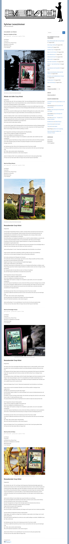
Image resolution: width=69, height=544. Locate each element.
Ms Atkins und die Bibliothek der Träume (55, 76)
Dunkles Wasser (58, 121)
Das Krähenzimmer (51, 54)
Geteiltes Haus (50, 49)
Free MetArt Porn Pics (51, 101)
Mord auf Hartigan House (10, 309)
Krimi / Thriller (22, 36)
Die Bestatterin (50, 80)
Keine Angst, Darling (51, 44)
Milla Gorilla (49, 59)
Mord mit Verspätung (58, 128)
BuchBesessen (50, 121)
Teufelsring (49, 47)
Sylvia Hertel (15, 36)
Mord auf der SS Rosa (9, 432)
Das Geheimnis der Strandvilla (53, 68)
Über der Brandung (51, 82)
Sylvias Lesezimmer (14, 24)
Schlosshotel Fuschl (51, 56)
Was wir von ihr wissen (52, 52)
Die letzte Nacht (57, 124)
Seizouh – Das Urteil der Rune (53, 64)
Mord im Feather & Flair (10, 34)
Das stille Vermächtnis (52, 61)
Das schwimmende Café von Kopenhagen (55, 40)
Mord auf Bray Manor (9, 163)
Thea (48, 126)
